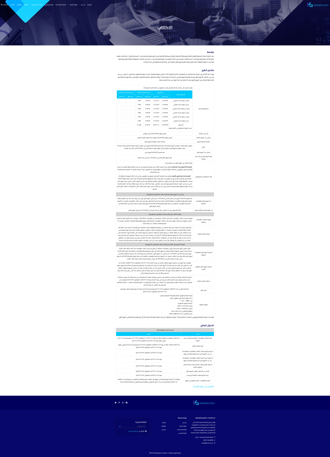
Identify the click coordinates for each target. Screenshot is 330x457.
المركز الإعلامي (49, 4)
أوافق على (136, 431)
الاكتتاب (26, 4)
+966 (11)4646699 (208, 440)
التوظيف (19, 4)
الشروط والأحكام (133, 431)
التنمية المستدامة (61, 4)
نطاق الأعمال (182, 426)
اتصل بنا (12, 4)
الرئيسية (89, 4)
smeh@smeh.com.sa (207, 443)
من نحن (184, 422)
